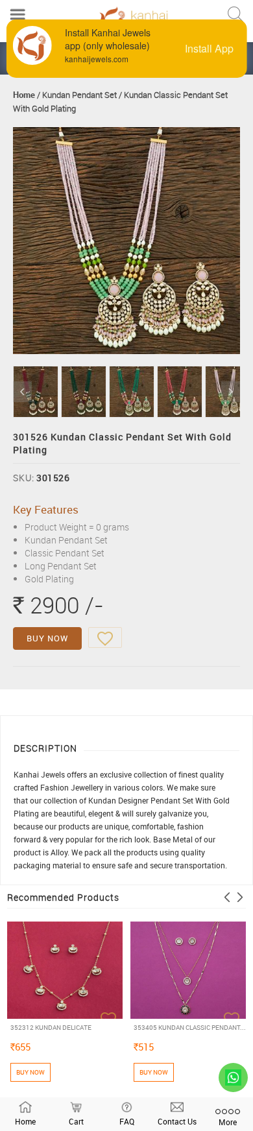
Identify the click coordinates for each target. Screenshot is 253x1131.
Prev (22, 392)
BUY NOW (47, 638)
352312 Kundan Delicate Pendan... (50, 1027)
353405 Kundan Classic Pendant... (190, 1027)
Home (24, 95)
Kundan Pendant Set (79, 95)
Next (230, 392)
